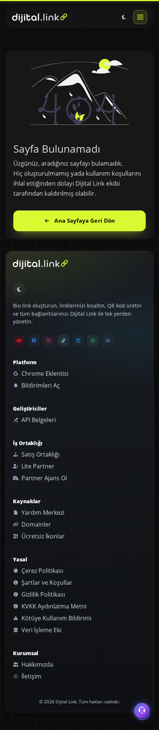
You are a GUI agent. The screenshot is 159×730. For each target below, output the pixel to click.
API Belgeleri (38, 420)
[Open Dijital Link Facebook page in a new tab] (34, 340)
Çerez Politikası (41, 571)
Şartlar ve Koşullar (46, 582)
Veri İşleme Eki (40, 630)
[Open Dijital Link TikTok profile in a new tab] (63, 340)
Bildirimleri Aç (40, 385)
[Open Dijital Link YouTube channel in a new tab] (19, 340)
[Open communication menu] (142, 711)
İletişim (30, 676)
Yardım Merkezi (42, 512)
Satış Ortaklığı (40, 454)
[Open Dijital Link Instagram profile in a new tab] (48, 340)
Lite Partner (37, 466)
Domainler (35, 524)
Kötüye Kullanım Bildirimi (55, 618)
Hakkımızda (36, 664)
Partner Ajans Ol (43, 478)
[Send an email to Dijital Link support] (108, 340)
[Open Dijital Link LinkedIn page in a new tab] (78, 340)
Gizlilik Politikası (42, 594)
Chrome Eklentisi (44, 373)
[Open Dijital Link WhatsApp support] (93, 340)
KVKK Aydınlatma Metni (53, 606)
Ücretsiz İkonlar (42, 536)
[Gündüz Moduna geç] (124, 17)
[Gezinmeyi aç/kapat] (140, 17)
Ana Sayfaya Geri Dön (84, 220)
